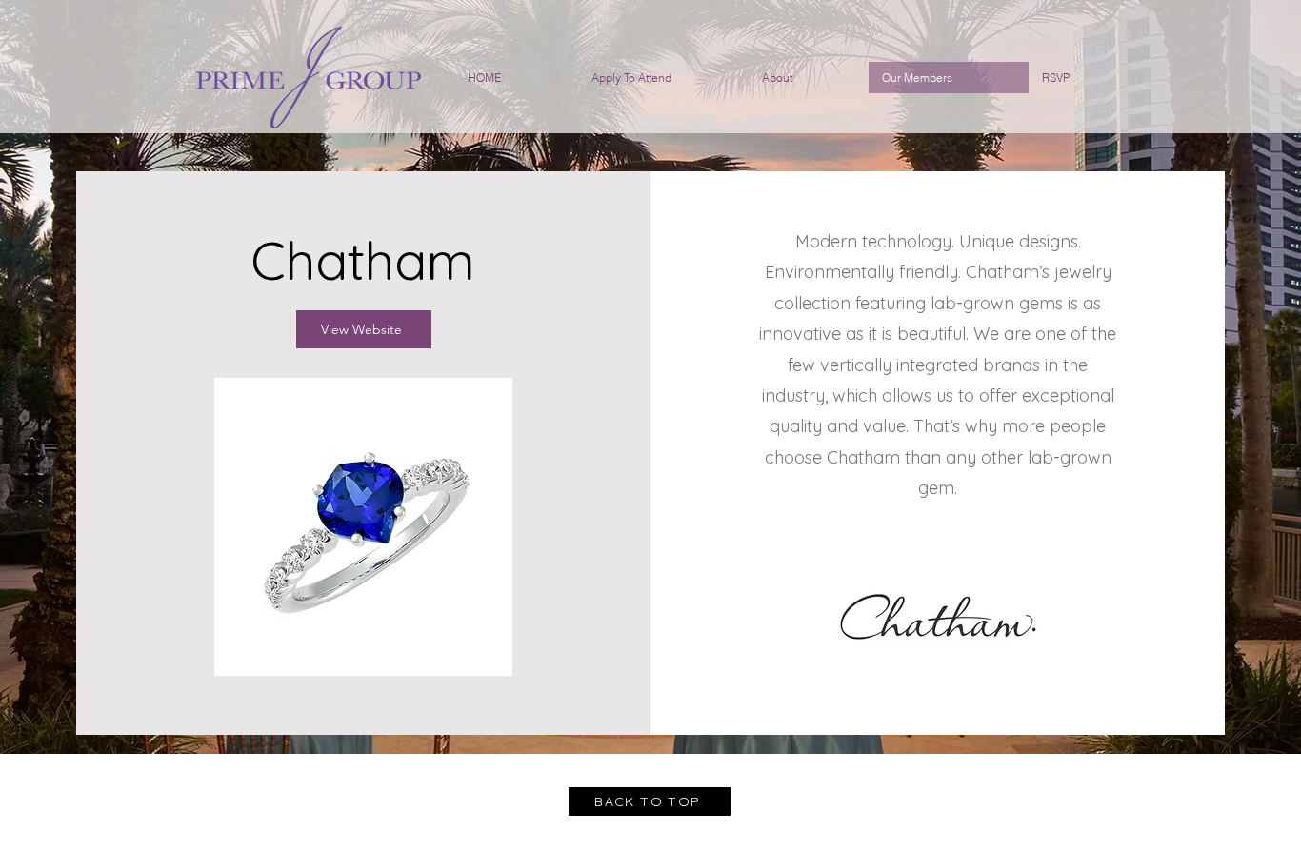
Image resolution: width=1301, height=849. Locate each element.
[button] (363, 527)
